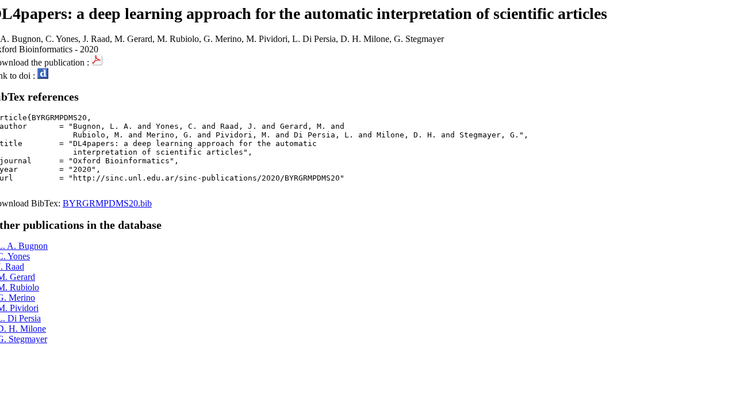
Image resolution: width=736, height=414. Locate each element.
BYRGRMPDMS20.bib (107, 203)
